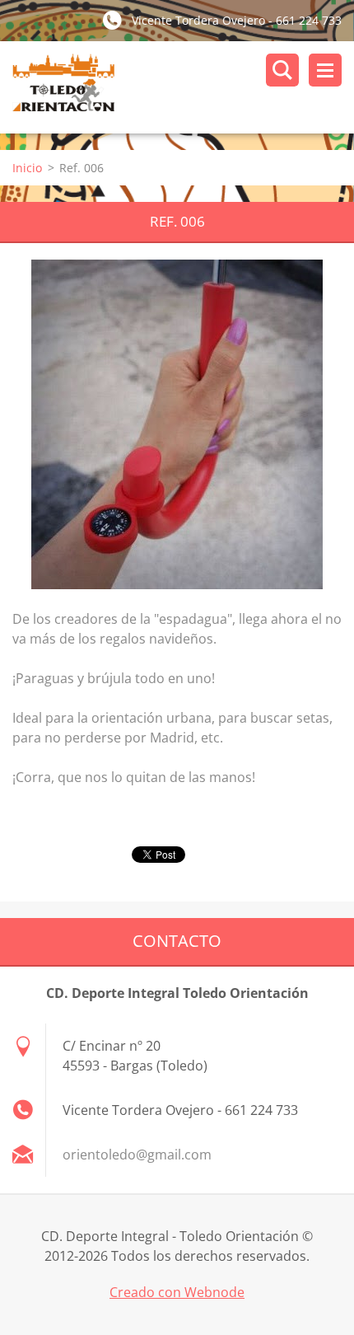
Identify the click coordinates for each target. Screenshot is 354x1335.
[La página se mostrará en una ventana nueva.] (177, 424)
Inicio (27, 168)
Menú (325, 70)
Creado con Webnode (177, 1292)
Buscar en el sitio (282, 70)
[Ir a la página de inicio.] (183, 87)
